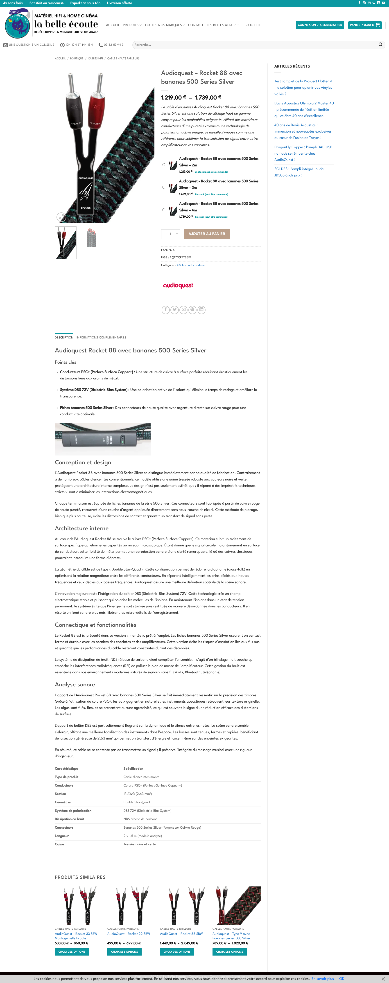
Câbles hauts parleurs (123, 58)
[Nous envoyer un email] (369, 3)
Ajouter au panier (207, 234)
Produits (131, 25)
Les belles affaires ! (224, 25)
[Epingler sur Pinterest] (192, 310)
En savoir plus (323, 979)
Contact (196, 25)
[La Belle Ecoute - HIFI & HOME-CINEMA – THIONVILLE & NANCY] (51, 23)
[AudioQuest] (178, 286)
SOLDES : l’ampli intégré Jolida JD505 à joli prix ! (298, 172)
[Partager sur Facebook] (166, 310)
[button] (320, 25)
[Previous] (63, 145)
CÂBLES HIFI (95, 58)
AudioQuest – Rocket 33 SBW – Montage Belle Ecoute (77, 936)
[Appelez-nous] (373, 3)
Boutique (77, 58)
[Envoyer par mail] (183, 310)
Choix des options (72, 952)
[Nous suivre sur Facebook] (359, 3)
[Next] (147, 145)
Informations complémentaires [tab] (101, 337)
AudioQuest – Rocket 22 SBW (128, 934)
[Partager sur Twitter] (174, 310)
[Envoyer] (380, 45)
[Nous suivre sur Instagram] (364, 3)
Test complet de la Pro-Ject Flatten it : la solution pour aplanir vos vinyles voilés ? (303, 88)
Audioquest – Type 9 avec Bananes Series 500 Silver (232, 936)
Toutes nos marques (163, 25)
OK (341, 979)
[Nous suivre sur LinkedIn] (378, 3)
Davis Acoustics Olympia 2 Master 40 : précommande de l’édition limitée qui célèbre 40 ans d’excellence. (304, 110)
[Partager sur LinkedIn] (201, 310)
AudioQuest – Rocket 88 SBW (181, 934)
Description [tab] (64, 337)
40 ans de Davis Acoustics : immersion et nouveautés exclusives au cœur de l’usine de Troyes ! (303, 132)
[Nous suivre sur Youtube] (383, 3)
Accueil (113, 25)
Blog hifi (252, 25)
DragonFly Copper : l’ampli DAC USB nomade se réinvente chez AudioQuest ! (303, 154)
